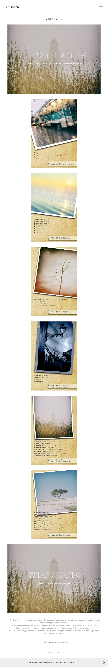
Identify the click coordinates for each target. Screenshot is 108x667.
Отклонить (69, 662)
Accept (59, 662)
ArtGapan (12, 7)
